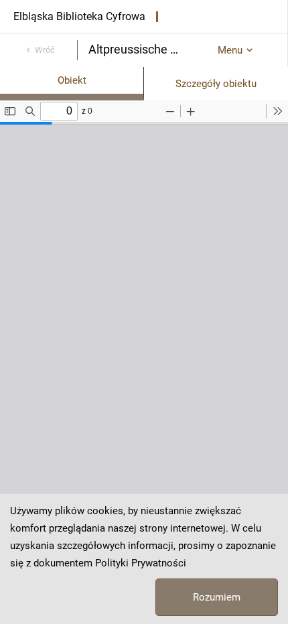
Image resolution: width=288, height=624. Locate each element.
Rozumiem (216, 597)
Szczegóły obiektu (216, 84)
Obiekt (72, 80)
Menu (230, 50)
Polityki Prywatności (140, 563)
